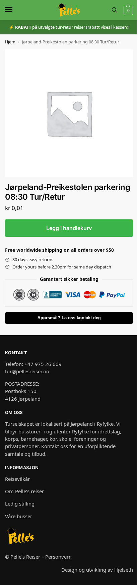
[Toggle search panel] (114, 10)
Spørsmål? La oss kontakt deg (69, 318)
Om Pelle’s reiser (24, 491)
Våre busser (18, 516)
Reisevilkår (17, 478)
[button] (127, 10)
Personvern (58, 556)
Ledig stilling (19, 503)
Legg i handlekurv (69, 228)
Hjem (10, 42)
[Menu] (15, 10)
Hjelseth (123, 569)
